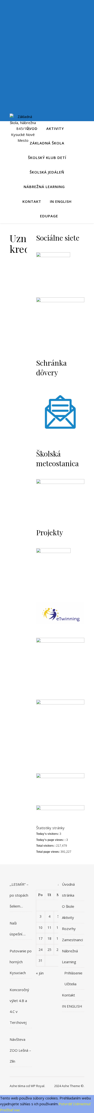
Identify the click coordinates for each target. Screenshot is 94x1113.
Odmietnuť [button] (82, 1103)
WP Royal (37, 1086)
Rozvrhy (69, 928)
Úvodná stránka (68, 890)
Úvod (32, 128)
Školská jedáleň (47, 172)
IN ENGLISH (61, 201)
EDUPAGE (49, 215)
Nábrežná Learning (44, 186)
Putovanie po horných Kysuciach (21, 961)
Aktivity (55, 128)
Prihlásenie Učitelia (73, 978)
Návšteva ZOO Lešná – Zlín (20, 1050)
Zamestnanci (72, 939)
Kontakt (31, 201)
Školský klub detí (47, 157)
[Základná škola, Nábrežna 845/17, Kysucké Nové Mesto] (23, 128)
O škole (68, 906)
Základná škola (47, 143)
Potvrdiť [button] (65, 1103)
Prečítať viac (10, 1109)
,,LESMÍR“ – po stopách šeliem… (19, 895)
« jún (40, 973)
